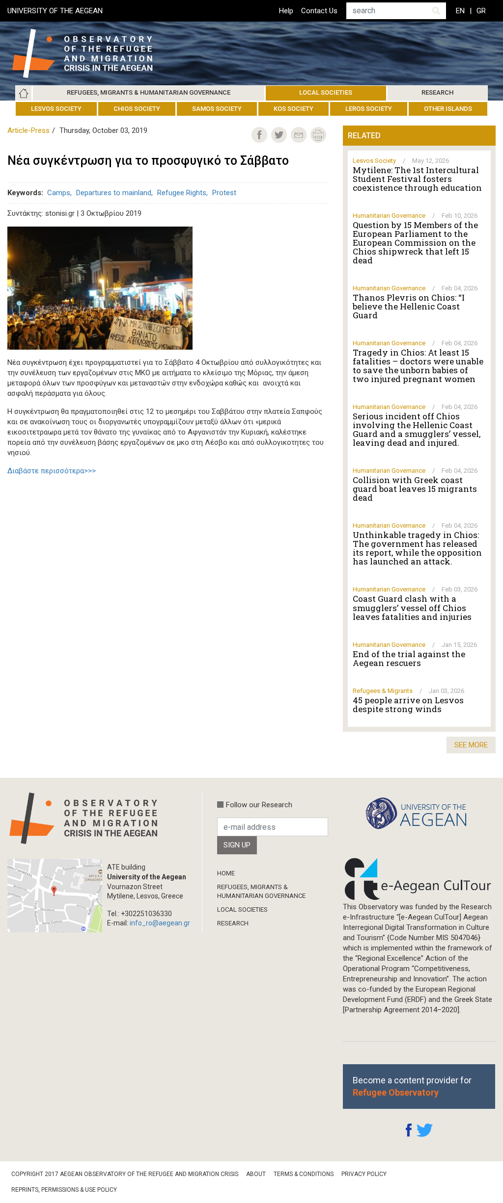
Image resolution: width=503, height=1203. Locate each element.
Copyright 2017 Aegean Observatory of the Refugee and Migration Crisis (124, 1174)
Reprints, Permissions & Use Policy (64, 1189)
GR (481, 10)
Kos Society (293, 108)
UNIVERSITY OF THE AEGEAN (55, 10)
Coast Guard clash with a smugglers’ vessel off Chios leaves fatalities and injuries (412, 607)
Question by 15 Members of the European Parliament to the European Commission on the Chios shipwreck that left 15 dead (415, 243)
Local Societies (325, 92)
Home (23, 93)
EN (460, 10)
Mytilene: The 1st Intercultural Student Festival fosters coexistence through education (417, 179)
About (256, 1174)
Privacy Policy (364, 1174)
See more (471, 745)
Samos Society (217, 108)
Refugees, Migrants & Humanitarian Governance (148, 92)
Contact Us (319, 10)
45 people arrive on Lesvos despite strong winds (408, 705)
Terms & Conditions (304, 1174)
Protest (224, 192)
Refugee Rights (181, 192)
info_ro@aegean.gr (160, 923)
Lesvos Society (56, 108)
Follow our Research (259, 804)
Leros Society (368, 108)
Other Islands (448, 108)
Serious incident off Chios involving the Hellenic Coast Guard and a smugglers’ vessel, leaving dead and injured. (416, 429)
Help (286, 10)
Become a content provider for (412, 1086)
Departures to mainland (113, 192)
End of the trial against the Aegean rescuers (409, 658)
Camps (58, 192)
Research (437, 92)
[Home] (90, 53)
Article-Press (28, 130)
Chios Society (136, 108)
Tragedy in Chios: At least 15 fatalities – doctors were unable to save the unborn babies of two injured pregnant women (418, 366)
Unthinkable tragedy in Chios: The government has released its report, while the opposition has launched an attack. (417, 548)
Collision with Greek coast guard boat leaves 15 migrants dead (415, 489)
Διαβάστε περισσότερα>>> (51, 470)
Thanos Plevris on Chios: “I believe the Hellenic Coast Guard (409, 306)
